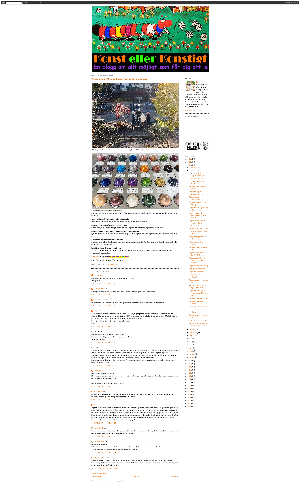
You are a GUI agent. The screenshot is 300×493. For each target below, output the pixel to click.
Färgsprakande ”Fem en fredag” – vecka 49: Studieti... (197, 181)
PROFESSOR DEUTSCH (102, 457)
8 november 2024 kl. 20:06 (103, 386)
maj (190, 345)
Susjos (96, 311)
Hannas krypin (98, 428)
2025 (189, 162)
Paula (96, 405)
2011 (189, 397)
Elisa (97, 260)
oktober (192, 330)
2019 (189, 373)
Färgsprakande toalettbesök (198, 307)
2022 (189, 364)
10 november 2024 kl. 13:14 (104, 468)
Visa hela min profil (193, 110)
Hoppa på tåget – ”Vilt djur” (198, 320)
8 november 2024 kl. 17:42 (103, 284)
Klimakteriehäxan (99, 289)
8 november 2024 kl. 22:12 (103, 423)
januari (191, 357)
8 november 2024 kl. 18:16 (103, 306)
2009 (189, 403)
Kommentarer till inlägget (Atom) (114, 481)
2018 (189, 376)
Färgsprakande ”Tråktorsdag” (198, 266)
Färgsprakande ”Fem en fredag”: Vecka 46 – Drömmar (197, 260)
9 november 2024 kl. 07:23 (103, 436)
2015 (189, 385)
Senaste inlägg (96, 477)
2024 (189, 165)
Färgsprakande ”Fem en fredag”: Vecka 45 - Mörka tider (119, 79)
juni (190, 342)
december (193, 168)
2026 (189, 159)
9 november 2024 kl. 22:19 (103, 452)
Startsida (136, 477)
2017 (189, 379)
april (191, 348)
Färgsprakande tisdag (196, 272)
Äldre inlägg (175, 477)
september (193, 333)
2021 (189, 367)
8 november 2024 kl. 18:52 (103, 326)
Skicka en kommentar (98, 473)
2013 (189, 391)
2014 (189, 388)
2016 (189, 382)
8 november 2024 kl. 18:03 (103, 295)
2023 (189, 361)
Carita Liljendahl (99, 441)
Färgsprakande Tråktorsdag (198, 228)
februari (192, 354)
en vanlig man (98, 275)
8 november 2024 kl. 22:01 (103, 400)
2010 (189, 400)
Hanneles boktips (99, 300)
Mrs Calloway (98, 391)
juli (190, 339)
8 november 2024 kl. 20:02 (103, 366)
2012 (189, 394)
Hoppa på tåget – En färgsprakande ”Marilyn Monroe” (197, 215)
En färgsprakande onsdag (197, 269)
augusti (192, 336)
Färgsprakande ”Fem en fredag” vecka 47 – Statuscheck (197, 223)
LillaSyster (95, 257)
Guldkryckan (98, 371)
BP (200, 81)
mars (191, 351)
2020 (189, 370)
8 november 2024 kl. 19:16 (103, 342)
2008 (189, 406)
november (193, 171)
